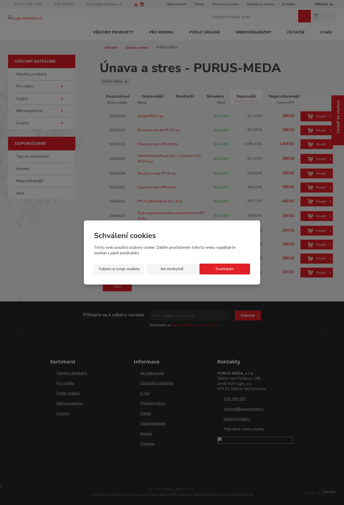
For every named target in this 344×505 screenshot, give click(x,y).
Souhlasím (225, 269)
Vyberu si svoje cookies (119, 269)
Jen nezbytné (172, 269)
